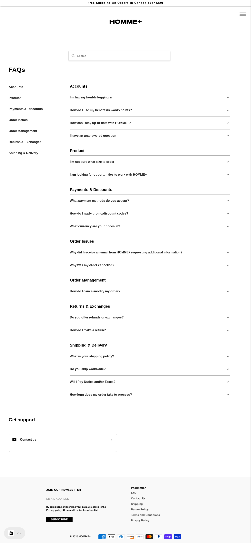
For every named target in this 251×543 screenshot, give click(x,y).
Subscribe (59, 519)
